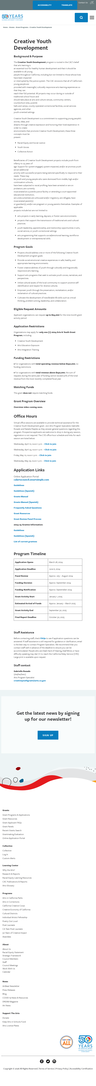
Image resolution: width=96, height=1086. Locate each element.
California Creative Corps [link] (13, 905)
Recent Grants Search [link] (12, 830)
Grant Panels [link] (8, 826)
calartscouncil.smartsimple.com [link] (31, 479)
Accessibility (45, 5)
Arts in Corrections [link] (10, 901)
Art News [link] (6, 1005)
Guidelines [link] (19, 485)
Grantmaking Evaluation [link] (13, 834)
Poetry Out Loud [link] (10, 921)
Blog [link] (4, 993)
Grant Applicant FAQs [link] (12, 822)
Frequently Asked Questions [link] (28, 507)
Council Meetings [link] (10, 965)
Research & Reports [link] (11, 873)
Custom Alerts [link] (8, 858)
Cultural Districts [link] (10, 913)
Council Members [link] (10, 958)
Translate (67, 5)
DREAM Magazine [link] (10, 1001)
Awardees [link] (6, 936)
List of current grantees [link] (25, 541)
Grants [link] (11, 27)
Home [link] (5, 27)
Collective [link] (6, 850)
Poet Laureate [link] (8, 925)
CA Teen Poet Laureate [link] (12, 928)
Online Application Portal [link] (13, 838)
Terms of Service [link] (46, 1068)
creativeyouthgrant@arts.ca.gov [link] (30, 680)
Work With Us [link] (8, 968)
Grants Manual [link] (21, 496)
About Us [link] (6, 949)
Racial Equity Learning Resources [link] (17, 877)
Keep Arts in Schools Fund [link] (14, 1021)
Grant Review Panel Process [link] (27, 518)
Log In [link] (5, 854)
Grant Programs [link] (22, 27)
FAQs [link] (43, 638)
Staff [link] (4, 962)
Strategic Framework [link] (11, 955)
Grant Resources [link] (22, 513)
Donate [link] (5, 1017)
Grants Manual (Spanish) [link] (26, 502)
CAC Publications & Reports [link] (14, 881)
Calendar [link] (6, 971)
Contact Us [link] (83, 3)
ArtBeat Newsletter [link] (10, 986)
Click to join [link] (50, 443)
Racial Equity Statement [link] (13, 952)
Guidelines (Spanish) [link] (24, 490)
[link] (92, 2)
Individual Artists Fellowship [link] (14, 917)
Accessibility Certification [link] (81, 1068)
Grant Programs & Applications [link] (16, 814)
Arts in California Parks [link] (12, 897)
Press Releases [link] (8, 989)
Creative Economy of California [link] (16, 909)
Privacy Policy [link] (62, 1068)
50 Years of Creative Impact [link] (14, 932)
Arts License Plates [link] (10, 1025)
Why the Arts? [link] (8, 870)
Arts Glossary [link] (8, 885)
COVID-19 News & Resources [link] (15, 997)
